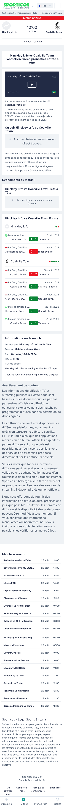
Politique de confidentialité (38, 789)
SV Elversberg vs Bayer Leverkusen (20, 613)
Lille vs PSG (10, 583)
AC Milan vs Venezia (14, 575)
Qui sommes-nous (8, 790)
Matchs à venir (12, 554)
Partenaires (54, 787)
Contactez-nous (22, 789)
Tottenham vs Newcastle (16, 690)
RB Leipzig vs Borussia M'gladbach (20, 637)
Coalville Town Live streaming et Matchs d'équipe (31, 374)
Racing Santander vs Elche (17, 560)
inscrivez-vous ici (15, 104)
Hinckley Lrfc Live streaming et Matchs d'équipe (31, 368)
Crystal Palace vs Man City (17, 590)
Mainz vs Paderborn (14, 645)
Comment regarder (32, 41)
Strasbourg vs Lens (14, 675)
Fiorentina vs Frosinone (15, 698)
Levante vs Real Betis (14, 668)
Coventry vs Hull (12, 652)
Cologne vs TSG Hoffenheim (18, 621)
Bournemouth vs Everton (16, 660)
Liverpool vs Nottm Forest (17, 605)
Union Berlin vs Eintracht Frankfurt (20, 628)
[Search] (33, 5)
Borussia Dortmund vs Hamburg (20, 706)
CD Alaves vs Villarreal (15, 598)
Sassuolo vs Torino (13, 683)
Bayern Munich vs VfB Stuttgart (20, 567)
